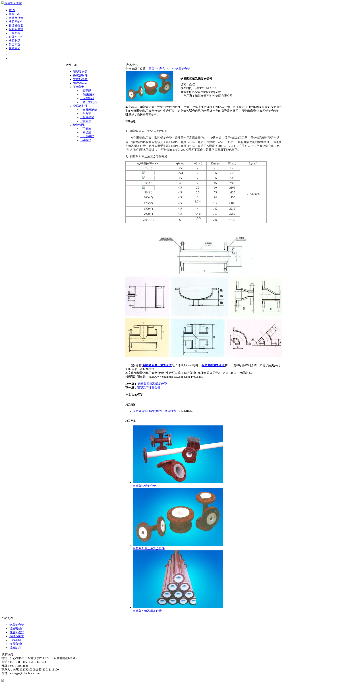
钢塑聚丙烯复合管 (213, 365)
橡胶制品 (14, 40)
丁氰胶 (85, 128)
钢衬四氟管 (16, 29)
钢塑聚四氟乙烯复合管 (157, 365)
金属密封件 (16, 36)
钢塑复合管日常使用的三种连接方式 (156, 411)
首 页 (12, 10)
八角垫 (85, 113)
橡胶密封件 (16, 21)
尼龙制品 (87, 98)
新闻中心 (14, 14)
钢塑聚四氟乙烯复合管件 (149, 548)
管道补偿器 (16, 25)
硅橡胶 (85, 140)
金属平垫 (87, 117)
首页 (151, 68)
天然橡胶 (87, 136)
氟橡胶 (85, 132)
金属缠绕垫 (88, 109)
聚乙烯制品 (88, 102)
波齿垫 (85, 121)
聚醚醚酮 (87, 94)
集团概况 (14, 44)
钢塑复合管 (16, 17)
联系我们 (14, 48)
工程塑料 (14, 33)
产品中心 (165, 68)
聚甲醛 (85, 90)
